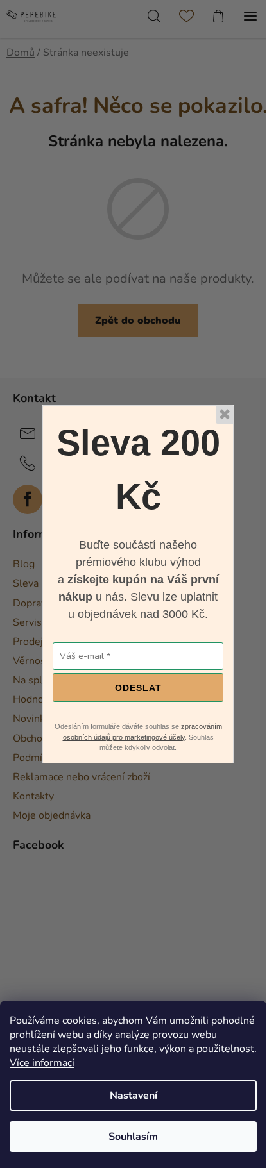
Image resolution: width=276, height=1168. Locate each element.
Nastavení (133, 1096)
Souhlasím (133, 1137)
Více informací (42, 1063)
